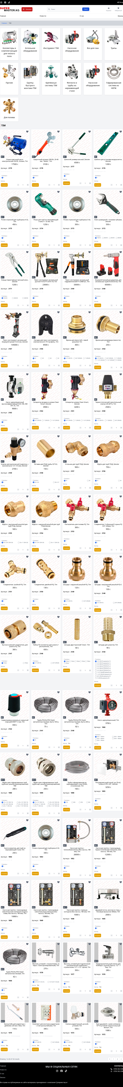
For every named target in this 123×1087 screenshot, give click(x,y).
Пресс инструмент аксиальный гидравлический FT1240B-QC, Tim (77, 281)
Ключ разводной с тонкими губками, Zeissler (108, 220)
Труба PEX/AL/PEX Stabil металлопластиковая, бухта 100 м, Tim (46, 722)
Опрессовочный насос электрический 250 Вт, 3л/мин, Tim (15, 160)
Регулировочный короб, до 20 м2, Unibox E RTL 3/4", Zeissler (108, 783)
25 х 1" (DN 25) (7, 806)
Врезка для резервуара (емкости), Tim (108, 341)
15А (67, 802)
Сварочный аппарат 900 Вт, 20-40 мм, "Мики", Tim (45, 160)
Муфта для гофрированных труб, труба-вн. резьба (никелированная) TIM (14, 784)
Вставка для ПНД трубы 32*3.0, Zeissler (45, 465)
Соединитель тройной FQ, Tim (14, 585)
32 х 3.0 (37, 482)
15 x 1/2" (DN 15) (8, 802)
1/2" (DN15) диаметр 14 (104, 665)
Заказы (120, 16)
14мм (78, 661)
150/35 (99, 238)
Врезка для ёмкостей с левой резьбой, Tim (77, 341)
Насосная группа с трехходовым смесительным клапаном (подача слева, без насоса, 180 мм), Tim (14, 911)
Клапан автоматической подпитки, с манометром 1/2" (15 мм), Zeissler (15, 465)
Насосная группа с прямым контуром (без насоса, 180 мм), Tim (77, 911)
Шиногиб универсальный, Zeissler (77, 159)
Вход (121, 2)
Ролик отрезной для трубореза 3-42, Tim (77, 220)
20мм (67, 663)
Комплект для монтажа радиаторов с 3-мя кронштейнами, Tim (46, 1025)
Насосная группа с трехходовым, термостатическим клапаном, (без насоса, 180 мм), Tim (108, 850)
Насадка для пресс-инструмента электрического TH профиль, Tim (45, 341)
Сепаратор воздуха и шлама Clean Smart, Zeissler (46, 403)
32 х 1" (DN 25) (24, 542)
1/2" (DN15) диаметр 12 (104, 663)
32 (58, 358)
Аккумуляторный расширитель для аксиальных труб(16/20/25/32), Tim (108, 281)
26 (50, 358)
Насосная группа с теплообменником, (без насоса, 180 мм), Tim (77, 850)
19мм (26, 663)
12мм (5, 663)
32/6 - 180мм (100, 738)
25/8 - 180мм (117, 738)
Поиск (86, 9)
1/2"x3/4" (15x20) (54, 982)
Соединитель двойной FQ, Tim (46, 585)
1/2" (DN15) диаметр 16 (104, 667)
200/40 (106, 238)
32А (89, 802)
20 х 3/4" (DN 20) (8, 804)
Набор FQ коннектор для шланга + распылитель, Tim (46, 646)
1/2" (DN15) (69, 358)
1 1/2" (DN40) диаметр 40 (104, 672)
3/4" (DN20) (78, 358)
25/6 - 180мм (117, 736)
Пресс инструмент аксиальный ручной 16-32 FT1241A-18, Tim (46, 281)
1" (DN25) (87, 358)
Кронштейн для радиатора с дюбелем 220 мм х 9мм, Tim (14, 1025)
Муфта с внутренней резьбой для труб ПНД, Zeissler (14, 525)
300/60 (119, 238)
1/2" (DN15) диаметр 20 (104, 670)
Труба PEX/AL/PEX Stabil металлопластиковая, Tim (15, 973)
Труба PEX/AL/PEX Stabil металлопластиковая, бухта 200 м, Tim (77, 722)
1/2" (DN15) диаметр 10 (104, 661)
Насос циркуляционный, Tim (108, 720)
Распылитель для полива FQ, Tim (77, 524)
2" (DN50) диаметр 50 (103, 678)
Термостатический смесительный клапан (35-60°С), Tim (108, 403)
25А (82, 802)
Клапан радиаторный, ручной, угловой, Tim (77, 1025)
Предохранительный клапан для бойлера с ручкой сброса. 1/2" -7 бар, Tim (108, 965)
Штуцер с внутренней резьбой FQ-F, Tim (108, 585)
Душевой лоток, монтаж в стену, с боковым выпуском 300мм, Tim (108, 911)
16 (35, 358)
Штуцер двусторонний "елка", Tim (77, 645)
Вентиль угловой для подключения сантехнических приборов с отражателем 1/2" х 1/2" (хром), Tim (77, 965)
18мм (88, 661)
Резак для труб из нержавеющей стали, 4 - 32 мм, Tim (46, 220)
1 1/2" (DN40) (110, 360)
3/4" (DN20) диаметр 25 (104, 676)
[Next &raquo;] (121, 1059)
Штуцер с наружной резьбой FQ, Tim (77, 585)
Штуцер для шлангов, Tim (108, 645)
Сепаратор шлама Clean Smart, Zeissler (77, 403)
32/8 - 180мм (100, 740)
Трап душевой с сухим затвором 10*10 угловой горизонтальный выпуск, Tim (108, 1025)
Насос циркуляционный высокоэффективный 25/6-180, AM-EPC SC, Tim (15, 404)
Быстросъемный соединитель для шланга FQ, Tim (15, 646)
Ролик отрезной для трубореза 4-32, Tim (14, 220)
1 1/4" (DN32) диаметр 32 (104, 674)
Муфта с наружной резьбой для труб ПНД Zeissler (46, 525)
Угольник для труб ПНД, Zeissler (77, 464)
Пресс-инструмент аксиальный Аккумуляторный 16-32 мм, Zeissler (15, 341)
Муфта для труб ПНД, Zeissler (108, 464)
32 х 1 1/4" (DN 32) (23, 806)
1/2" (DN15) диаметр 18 (104, 668)
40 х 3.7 (57, 482)
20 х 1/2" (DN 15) (23, 802)
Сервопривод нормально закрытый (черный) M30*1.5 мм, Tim (14, 721)
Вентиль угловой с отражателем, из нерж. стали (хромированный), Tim (45, 965)
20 (43, 358)
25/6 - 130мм (100, 736)
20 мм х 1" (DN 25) (40, 804)
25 (66, 480)
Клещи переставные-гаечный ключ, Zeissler (14, 281)
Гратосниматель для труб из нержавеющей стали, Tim (14, 849)
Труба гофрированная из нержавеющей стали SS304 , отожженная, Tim (77, 784)
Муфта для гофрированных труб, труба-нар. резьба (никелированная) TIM (46, 784)
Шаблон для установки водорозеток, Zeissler (108, 160)
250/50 (112, 238)
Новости (43, 16)
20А (74, 802)
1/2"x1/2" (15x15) (39, 982)
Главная (3, 16)
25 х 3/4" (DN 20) (8, 542)
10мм (67, 661)
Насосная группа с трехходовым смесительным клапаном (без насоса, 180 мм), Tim (46, 911)
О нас (82, 16)
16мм (83, 661)
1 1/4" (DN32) (100, 360)
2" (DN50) (118, 360)
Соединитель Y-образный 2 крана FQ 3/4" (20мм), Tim (108, 525)
